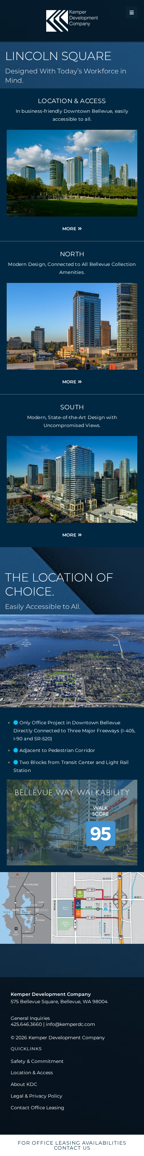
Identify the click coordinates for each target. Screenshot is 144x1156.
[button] (131, 12)
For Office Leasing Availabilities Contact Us (72, 1145)
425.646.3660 (26, 1024)
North (72, 254)
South (72, 407)
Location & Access (72, 101)
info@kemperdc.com (70, 1024)
